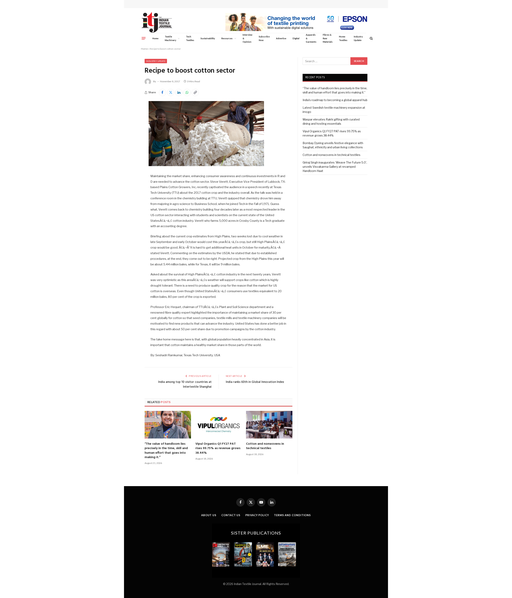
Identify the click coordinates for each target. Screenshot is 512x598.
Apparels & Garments (311, 38)
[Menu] (144, 38)
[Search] (371, 38)
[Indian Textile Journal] (157, 22)
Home (155, 38)
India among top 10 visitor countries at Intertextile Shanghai (185, 384)
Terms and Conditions (292, 515)
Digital (296, 38)
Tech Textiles (190, 38)
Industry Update (358, 38)
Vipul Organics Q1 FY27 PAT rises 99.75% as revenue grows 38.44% (217, 448)
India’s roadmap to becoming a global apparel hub (335, 100)
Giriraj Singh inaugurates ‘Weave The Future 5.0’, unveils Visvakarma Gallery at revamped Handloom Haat (335, 167)
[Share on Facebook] (162, 92)
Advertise (281, 38)
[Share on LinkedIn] (178, 92)
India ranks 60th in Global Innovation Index (255, 382)
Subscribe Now (264, 38)
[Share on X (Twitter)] (170, 92)
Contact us (230, 515)
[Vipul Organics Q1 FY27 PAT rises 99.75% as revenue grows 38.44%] (218, 424)
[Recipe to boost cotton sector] (206, 165)
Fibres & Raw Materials (328, 38)
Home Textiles (343, 38)
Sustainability (208, 38)
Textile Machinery (170, 38)
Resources (227, 38)
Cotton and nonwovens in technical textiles (265, 446)
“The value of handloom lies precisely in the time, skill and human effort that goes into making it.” (166, 451)
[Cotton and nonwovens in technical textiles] (269, 424)
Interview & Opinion (248, 38)
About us (208, 515)
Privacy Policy (257, 515)
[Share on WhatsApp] (187, 92)
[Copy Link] (195, 92)
